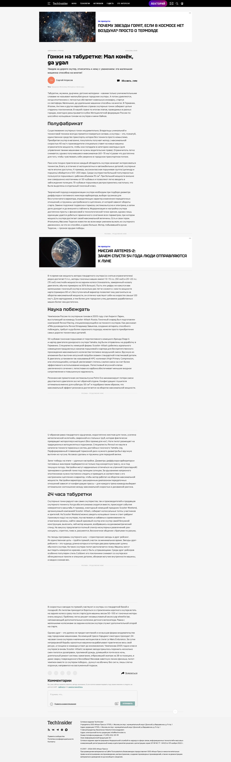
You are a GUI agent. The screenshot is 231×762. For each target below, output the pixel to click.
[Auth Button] (182, 3)
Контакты (51, 742)
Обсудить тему (129, 80)
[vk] (53, 730)
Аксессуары (80, 87)
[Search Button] (177, 3)
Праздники (55, 87)
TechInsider (60, 3)
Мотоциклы (71, 87)
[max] (66, 730)
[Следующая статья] (115, 711)
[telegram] (57, 730)
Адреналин (52, 51)
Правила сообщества (56, 736)
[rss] (49, 730)
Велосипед (63, 87)
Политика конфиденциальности (60, 739)
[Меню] (49, 3)
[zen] (62, 730)
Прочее (61, 51)
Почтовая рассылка (171, 3)
